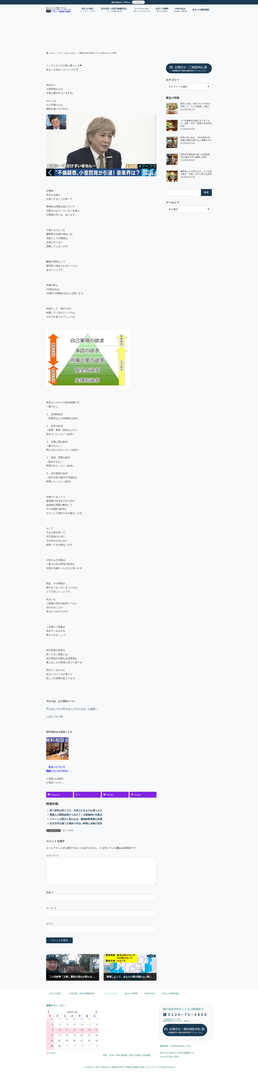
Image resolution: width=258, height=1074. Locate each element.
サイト (49, 923)
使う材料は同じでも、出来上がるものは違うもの (76, 810)
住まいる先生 (68, 830)
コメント (52, 855)
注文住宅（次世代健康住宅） (82, 993)
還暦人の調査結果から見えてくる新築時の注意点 (76, 814)
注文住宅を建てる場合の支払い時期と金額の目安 (76, 823)
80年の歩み (150, 993)
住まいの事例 (131, 993)
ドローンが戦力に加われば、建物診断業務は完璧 (76, 819)
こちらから (138, 2)
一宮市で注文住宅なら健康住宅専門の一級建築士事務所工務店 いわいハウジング (126, 1067)
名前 (50, 892)
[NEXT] (95, 1012)
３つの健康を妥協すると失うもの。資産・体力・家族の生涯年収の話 (196, 123)
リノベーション (110, 993)
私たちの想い (56, 993)
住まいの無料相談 (170, 993)
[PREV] (49, 1012)
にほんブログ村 (54, 716)
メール (51, 908)
